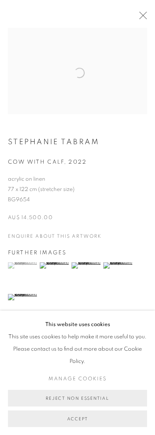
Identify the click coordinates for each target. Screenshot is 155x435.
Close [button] (141, 18)
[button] (23, 265)
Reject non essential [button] (77, 398)
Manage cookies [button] (77, 379)
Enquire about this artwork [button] (55, 236)
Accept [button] (77, 419)
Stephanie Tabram (53, 142)
